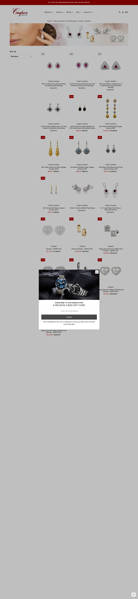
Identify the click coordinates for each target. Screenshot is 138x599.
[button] (97, 272)
